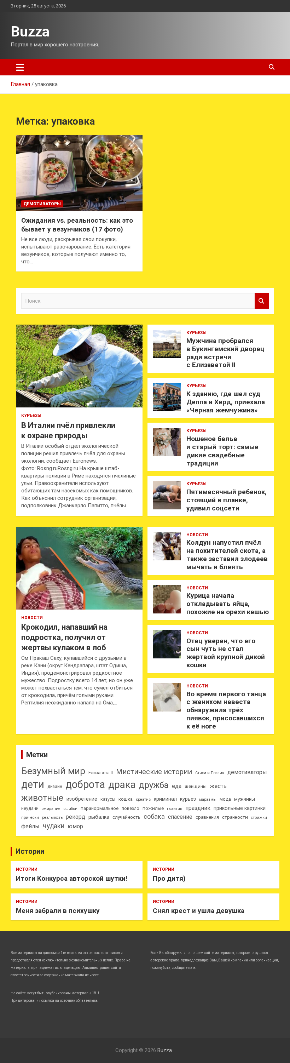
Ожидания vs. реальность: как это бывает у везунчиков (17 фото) (77, 224)
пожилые (153, 808)
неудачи (30, 808)
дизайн (54, 786)
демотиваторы (247, 772)
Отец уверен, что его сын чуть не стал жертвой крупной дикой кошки (225, 653)
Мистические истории (154, 771)
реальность (52, 817)
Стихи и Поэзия (209, 773)
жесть (218, 786)
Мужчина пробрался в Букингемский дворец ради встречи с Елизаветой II (225, 353)
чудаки (53, 826)
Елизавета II (100, 772)
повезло (130, 808)
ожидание (51, 808)
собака (154, 816)
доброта (85, 784)
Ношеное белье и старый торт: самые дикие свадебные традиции (222, 451)
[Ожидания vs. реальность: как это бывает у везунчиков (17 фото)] (79, 173)
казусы (107, 799)
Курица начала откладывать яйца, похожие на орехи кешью (227, 603)
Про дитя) (169, 878)
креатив (143, 799)
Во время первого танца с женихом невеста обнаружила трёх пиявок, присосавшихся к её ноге (226, 710)
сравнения (207, 817)
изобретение (81, 799)
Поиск (262, 301)
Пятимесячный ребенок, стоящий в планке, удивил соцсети (226, 500)
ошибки (70, 808)
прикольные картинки (240, 808)
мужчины (244, 799)
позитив (174, 808)
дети (32, 784)
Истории (30, 851)
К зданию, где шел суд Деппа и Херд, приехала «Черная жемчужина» (225, 402)
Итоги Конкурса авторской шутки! (71, 878)
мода (225, 799)
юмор (75, 826)
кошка (125, 799)
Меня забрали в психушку (58, 911)
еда (176, 786)
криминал (165, 799)
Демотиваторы (42, 203)
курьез (188, 799)
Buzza (30, 31)
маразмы (207, 799)
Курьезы (31, 415)
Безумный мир (53, 771)
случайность (126, 817)
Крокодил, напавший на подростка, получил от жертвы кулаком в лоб (64, 637)
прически (30, 817)
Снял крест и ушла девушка (198, 911)
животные (42, 798)
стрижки (259, 817)
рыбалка (98, 817)
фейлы (30, 826)
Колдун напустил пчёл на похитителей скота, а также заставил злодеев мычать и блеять (227, 554)
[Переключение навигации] (20, 67)
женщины (196, 786)
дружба (154, 785)
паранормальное (99, 808)
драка (122, 784)
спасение (180, 816)
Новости (32, 617)
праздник (197, 808)
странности (235, 817)
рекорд (75, 816)
